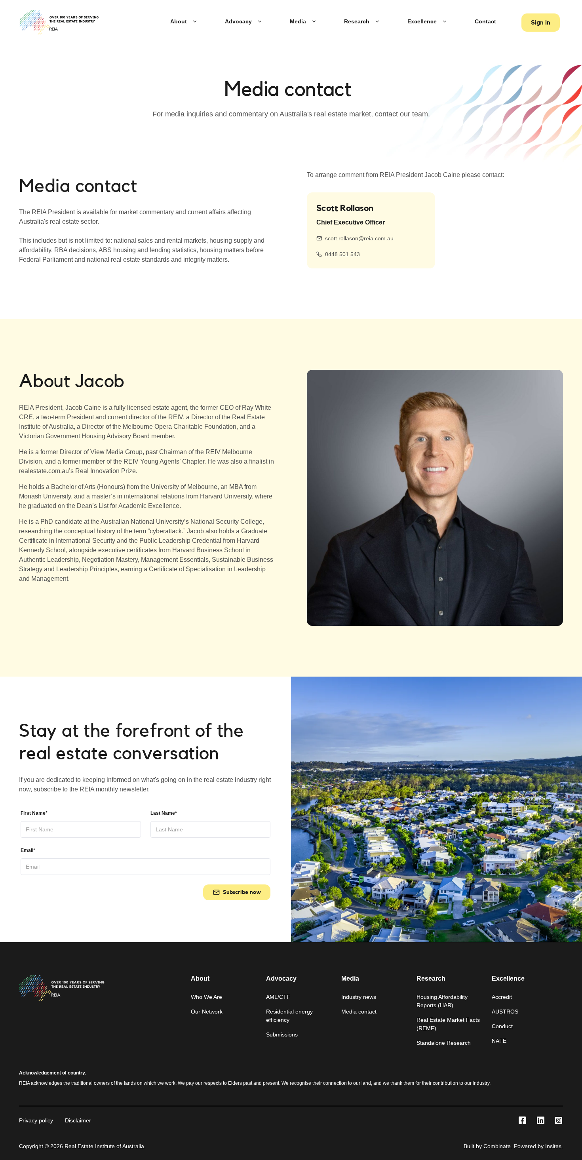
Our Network (207, 1011)
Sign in (540, 22)
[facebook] (522, 1121)
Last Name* (163, 813)
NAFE (499, 1041)
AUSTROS (505, 1011)
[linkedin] (540, 1121)
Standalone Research (444, 1043)
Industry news (358, 997)
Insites (553, 1146)
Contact (485, 21)
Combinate (497, 1146)
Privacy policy (36, 1120)
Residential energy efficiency (289, 1015)
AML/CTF (278, 997)
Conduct (502, 1026)
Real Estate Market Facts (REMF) (448, 1024)
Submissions (282, 1034)
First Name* (34, 813)
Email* (28, 850)
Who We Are (206, 997)
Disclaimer (78, 1120)
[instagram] (558, 1121)
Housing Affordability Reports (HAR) (442, 1001)
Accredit (502, 997)
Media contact (359, 1011)
